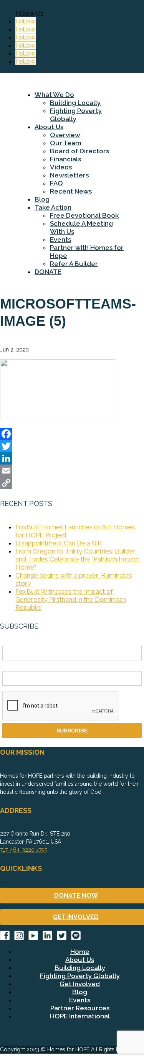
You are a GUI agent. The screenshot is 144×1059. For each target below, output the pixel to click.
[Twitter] (72, 446)
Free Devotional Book (84, 215)
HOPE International (80, 1016)
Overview (65, 135)
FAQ (56, 183)
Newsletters (69, 175)
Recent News (71, 191)
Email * (11, 667)
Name (9, 642)
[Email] (72, 471)
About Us (49, 127)
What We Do (54, 95)
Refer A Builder (74, 264)
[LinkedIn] (72, 458)
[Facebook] (72, 434)
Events (60, 239)
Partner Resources (79, 1008)
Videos (61, 167)
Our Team (65, 143)
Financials (65, 159)
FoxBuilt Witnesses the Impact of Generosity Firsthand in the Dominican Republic (70, 599)
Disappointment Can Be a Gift (58, 543)
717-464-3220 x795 (23, 850)
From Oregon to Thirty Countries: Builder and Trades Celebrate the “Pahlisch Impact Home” (77, 559)
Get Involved (80, 984)
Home (79, 952)
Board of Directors (79, 151)
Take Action (53, 207)
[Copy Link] (72, 483)
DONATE (48, 272)
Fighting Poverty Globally (76, 115)
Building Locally (75, 103)
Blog (42, 199)
